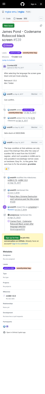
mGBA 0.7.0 (12, 180)
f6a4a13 (11, 210)
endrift (9, 94)
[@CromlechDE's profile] (4, 66)
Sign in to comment (20, 244)
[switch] (7, 168)
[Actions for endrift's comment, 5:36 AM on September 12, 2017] (40, 127)
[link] (12, 109)
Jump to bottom (8, 60)
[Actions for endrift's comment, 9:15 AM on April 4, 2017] (40, 94)
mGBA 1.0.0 (23, 180)
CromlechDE (12, 65)
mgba (21, 11)
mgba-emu (10, 11)
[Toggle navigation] (4, 4)
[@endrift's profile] (4, 94)
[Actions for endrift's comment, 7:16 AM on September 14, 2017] (40, 142)
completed (32, 207)
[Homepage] (22, 4)
